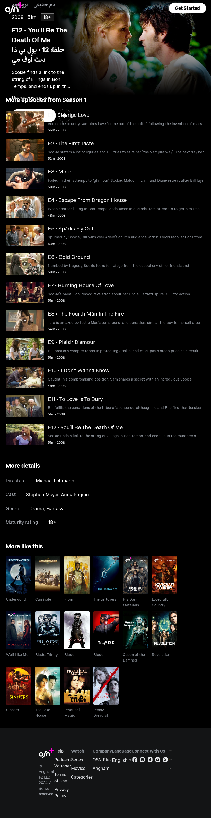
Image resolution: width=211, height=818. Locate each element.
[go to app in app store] (170, 751)
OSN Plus (102, 759)
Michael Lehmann (55, 480)
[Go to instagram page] (142, 760)
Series (77, 759)
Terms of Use (60, 777)
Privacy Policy (61, 792)
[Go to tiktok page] (150, 760)
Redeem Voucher (62, 762)
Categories (82, 777)
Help (59, 751)
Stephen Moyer (42, 494)
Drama (36, 508)
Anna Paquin (75, 494)
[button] (187, 8)
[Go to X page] (165, 760)
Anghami (101, 768)
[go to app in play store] (170, 759)
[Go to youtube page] (157, 760)
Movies (78, 768)
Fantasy (54, 508)
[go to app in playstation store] (170, 768)
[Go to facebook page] (134, 760)
